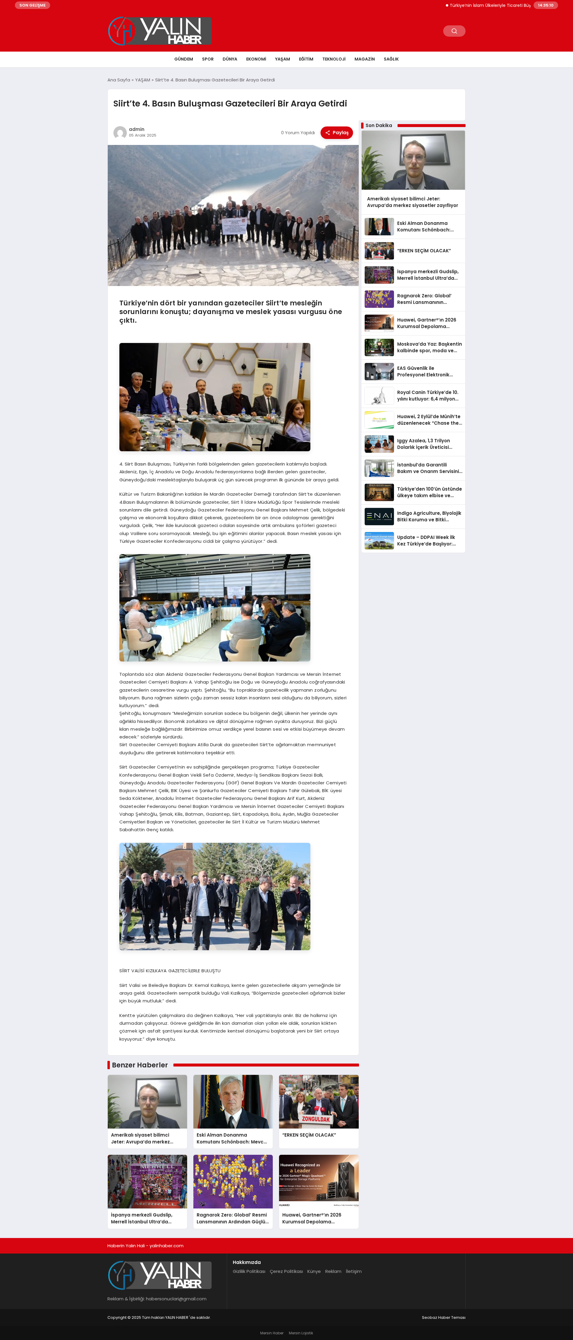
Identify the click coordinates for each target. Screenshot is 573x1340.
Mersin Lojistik (301, 1333)
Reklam (333, 1271)
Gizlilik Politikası (249, 1271)
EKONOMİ (256, 59)
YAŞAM (282, 59)
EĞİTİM (306, 59)
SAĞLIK (391, 59)
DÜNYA (230, 59)
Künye (314, 1271)
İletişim (354, 1271)
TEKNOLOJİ (334, 59)
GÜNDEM (183, 59)
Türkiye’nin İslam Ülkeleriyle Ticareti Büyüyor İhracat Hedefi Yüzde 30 (481, 5)
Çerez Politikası (286, 1271)
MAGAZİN (365, 59)
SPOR (208, 59)
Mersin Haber (272, 1333)
